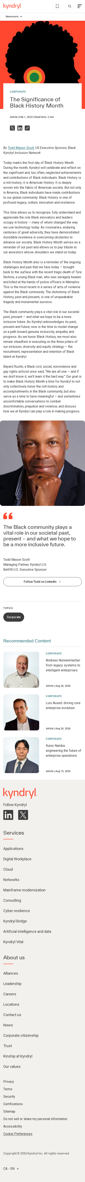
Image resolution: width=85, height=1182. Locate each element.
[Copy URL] (27, 128)
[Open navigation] (80, 6)
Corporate (18, 91)
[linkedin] (8, 815)
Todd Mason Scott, (21, 148)
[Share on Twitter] (12, 128)
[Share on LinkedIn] (19, 128)
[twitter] (23, 815)
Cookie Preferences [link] (17, 1134)
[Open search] (69, 6)
